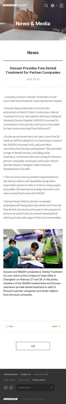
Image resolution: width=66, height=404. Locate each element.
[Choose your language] (54, 5)
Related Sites (24, 387)
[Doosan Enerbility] (10, 399)
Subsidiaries (38, 374)
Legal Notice (9, 380)
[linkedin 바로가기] (11, 387)
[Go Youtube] (5, 387)
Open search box (46, 5)
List (33, 346)
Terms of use (23, 380)
